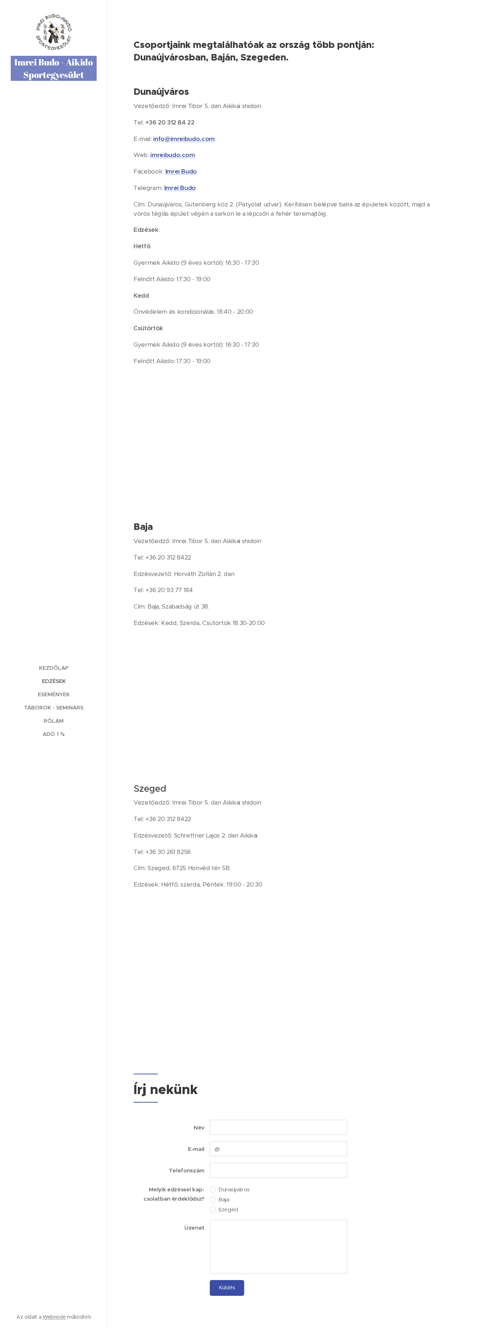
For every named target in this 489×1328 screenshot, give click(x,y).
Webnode (54, 1317)
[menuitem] (53, 668)
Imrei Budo (181, 171)
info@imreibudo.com (184, 139)
